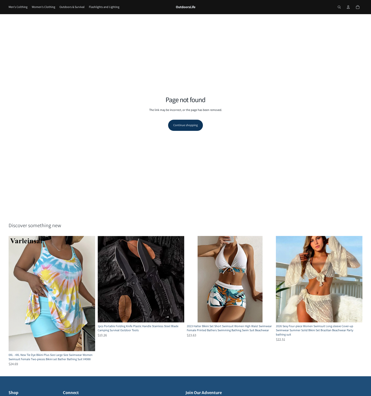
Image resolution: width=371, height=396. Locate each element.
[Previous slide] (15, 293)
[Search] (339, 7)
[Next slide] (88, 293)
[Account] (348, 7)
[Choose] (88, 344)
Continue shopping (185, 125)
